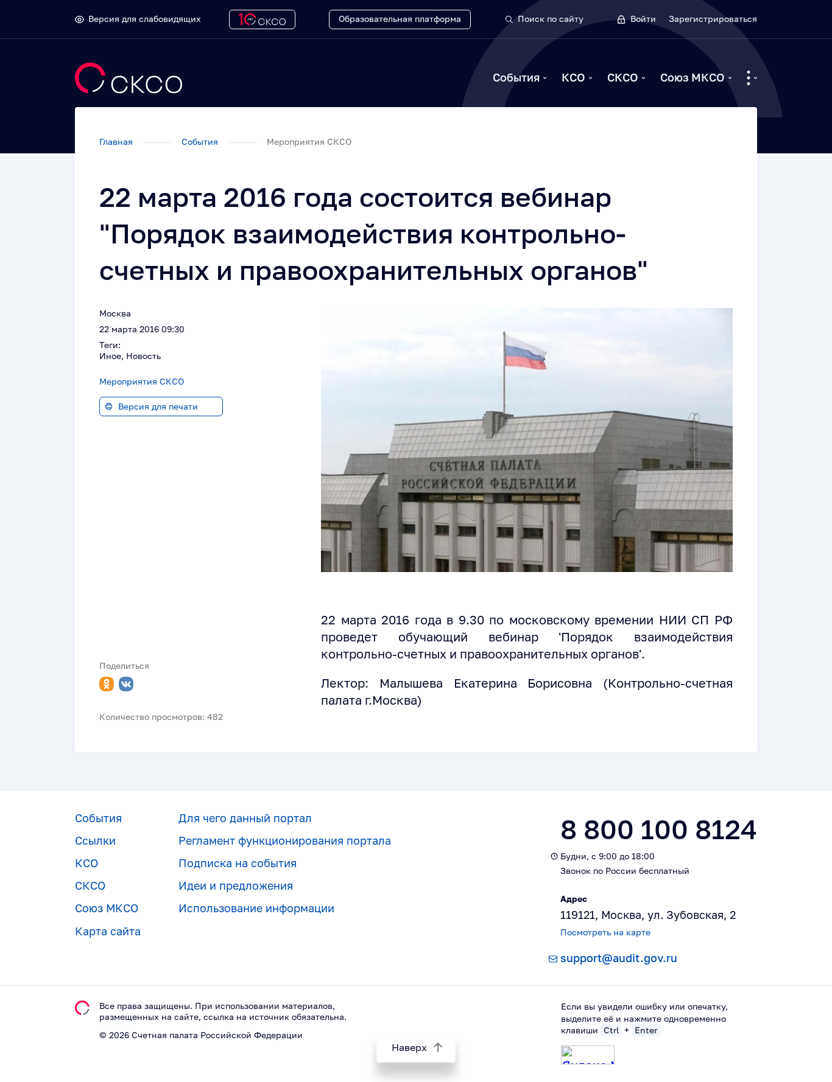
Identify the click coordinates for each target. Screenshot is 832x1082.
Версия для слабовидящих (144, 18)
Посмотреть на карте (605, 932)
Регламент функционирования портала (284, 840)
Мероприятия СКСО (141, 381)
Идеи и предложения (235, 885)
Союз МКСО (692, 77)
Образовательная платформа (400, 18)
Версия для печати (158, 406)
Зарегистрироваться (713, 18)
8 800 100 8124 (658, 829)
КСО (573, 77)
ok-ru (106, 684)
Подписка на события (237, 863)
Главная (117, 141)
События (516, 77)
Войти (643, 18)
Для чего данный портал (245, 818)
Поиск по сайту (550, 18)
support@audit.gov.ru (618, 958)
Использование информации (256, 908)
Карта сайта (108, 931)
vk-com (126, 684)
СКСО (622, 77)
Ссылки (95, 840)
